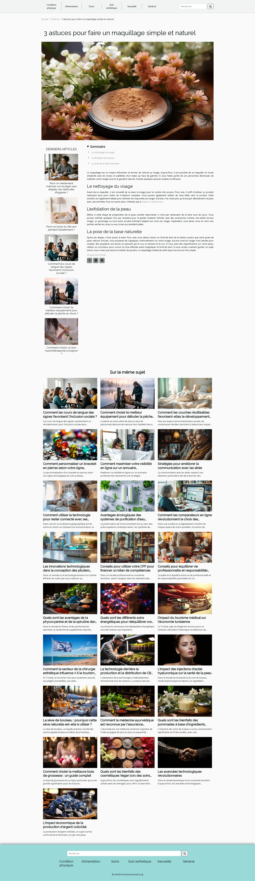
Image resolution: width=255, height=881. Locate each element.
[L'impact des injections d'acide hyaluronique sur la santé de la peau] (185, 649)
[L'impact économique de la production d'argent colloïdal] (70, 803)
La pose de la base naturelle (105, 163)
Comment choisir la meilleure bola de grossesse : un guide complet (68, 773)
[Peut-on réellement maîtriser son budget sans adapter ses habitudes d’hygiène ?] (61, 166)
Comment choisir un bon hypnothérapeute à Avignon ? (61, 350)
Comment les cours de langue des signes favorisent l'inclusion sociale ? (61, 268)
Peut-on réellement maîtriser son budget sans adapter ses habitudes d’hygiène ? (61, 188)
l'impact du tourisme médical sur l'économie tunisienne (182, 620)
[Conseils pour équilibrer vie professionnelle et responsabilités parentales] (185, 547)
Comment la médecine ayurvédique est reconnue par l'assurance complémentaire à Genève (127, 724)
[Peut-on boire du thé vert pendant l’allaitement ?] (61, 210)
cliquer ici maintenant (152, 201)
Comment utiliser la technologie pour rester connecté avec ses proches (66, 519)
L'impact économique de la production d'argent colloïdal (65, 825)
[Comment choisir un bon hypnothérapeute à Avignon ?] (61, 331)
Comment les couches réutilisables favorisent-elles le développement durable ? (184, 416)
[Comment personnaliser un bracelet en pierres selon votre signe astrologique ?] (70, 444)
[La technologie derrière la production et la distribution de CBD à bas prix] (127, 649)
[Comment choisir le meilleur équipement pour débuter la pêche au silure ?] (61, 290)
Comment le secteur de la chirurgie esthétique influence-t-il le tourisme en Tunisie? (69, 673)
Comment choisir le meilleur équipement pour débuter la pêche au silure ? (61, 310)
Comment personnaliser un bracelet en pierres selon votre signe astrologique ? (69, 468)
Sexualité (131, 6)
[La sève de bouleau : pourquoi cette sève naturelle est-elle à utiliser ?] (70, 701)
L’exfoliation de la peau (102, 157)
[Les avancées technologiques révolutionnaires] (185, 752)
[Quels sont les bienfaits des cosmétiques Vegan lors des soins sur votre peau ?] (127, 752)
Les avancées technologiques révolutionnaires (180, 773)
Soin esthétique (111, 6)
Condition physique (51, 6)
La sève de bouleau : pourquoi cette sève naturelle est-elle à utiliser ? (70, 722)
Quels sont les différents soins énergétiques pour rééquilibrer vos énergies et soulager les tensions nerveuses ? (126, 624)
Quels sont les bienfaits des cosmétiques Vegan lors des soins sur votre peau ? (125, 776)
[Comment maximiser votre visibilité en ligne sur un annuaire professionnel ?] (127, 444)
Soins (91, 6)
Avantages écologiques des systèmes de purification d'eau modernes (122, 519)
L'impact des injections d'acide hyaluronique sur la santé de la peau (185, 671)
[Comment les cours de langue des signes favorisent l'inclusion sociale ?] (61, 247)
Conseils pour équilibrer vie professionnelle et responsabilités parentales (183, 570)
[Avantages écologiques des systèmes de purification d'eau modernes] (127, 495)
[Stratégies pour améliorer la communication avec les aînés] (185, 444)
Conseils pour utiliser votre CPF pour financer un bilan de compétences (127, 568)
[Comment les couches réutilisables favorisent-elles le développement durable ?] (185, 393)
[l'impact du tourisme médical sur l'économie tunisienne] (185, 598)
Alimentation (71, 6)
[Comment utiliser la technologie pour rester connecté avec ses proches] (70, 495)
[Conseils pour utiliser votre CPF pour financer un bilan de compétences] (127, 547)
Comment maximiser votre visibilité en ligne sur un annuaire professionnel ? (126, 468)
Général (152, 6)
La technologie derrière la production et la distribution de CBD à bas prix (126, 673)
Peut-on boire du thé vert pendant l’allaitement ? (61, 228)
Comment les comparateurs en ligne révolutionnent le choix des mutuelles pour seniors (185, 519)
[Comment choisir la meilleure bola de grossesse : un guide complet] (70, 752)
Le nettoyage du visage (102, 152)
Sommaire (97, 146)
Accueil (44, 19)
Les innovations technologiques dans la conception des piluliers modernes (66, 570)
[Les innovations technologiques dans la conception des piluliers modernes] (70, 547)
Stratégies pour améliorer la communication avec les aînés (180, 466)
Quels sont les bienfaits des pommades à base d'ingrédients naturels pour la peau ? (181, 724)
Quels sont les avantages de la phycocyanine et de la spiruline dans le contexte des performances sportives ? (70, 624)
